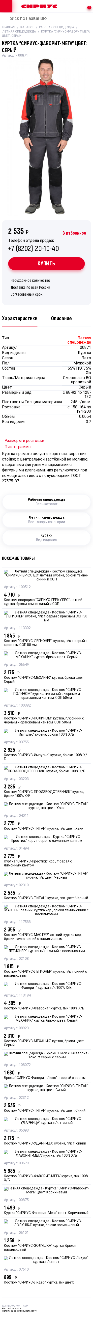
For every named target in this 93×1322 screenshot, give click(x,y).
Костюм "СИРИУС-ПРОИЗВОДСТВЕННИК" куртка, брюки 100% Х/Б (44, 794)
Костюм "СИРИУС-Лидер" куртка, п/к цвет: (39, 1283)
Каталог (27, 27)
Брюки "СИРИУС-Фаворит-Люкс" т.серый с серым (45, 1078)
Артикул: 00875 (16, 1200)
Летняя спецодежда (19, 31)
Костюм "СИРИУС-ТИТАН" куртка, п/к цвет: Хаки (43, 829)
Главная (8, 27)
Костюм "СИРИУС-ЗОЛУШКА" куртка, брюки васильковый (40, 1248)
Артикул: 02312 (16, 1098)
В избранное (74, 233)
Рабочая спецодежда (56, 27)
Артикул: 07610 (16, 1270)
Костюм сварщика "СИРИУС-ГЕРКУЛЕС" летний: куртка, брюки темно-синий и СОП (43, 602)
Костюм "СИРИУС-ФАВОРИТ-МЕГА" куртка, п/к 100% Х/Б (46, 1178)
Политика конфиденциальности (19, 1311)
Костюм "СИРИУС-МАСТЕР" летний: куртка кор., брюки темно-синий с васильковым (43, 937)
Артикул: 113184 (17, 996)
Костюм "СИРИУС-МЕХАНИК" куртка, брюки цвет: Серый (44, 680)
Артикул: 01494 (16, 849)
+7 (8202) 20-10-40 (33, 246)
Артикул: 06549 (16, 665)
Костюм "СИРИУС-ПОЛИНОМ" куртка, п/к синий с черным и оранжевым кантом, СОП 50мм (44, 720)
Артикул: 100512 (17, 587)
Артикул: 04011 (16, 816)
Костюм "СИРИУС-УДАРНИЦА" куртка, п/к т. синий (45, 1143)
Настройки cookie (11, 1309)
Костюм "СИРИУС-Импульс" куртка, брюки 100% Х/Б (45, 757)
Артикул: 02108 (16, 959)
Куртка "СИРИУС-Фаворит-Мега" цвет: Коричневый (46, 1213)
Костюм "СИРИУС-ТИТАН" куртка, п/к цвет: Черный (46, 898)
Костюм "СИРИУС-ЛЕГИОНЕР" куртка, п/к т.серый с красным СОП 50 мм (46, 643)
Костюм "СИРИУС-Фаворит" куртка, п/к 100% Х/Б (44, 1008)
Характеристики (19, 318)
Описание (61, 318)
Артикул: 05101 (16, 1233)
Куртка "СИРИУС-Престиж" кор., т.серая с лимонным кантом (38, 863)
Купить (46, 263)
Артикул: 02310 (16, 885)
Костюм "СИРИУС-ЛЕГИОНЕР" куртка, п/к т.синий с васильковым (45, 974)
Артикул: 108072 (17, 1065)
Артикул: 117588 (17, 922)
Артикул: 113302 (17, 628)
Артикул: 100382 (17, 706)
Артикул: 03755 (16, 742)
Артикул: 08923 (16, 1028)
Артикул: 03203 (16, 779)
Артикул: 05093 (16, 1131)
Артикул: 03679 (16, 1163)
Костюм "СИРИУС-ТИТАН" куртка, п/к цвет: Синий (45, 1111)
